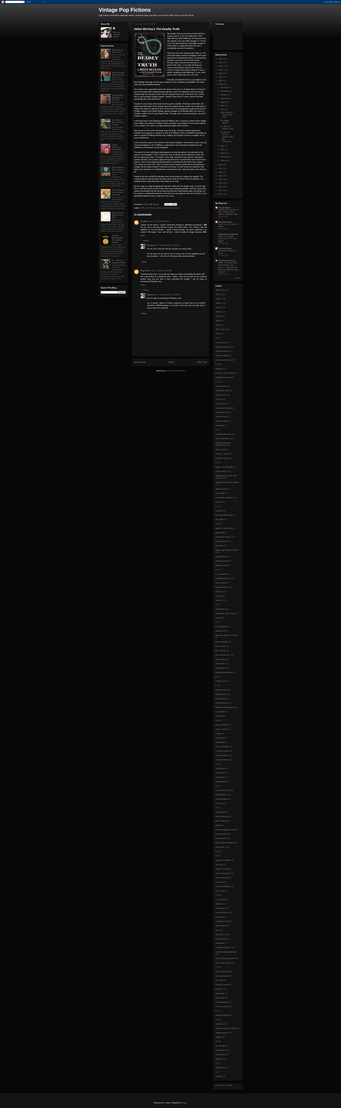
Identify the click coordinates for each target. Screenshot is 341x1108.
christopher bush (222, 390)
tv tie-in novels (221, 1006)
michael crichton (222, 751)
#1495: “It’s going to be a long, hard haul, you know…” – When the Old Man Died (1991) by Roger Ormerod (228, 267)
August (224, 102)
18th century (220, 290)
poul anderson (221, 834)
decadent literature (223, 434)
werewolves (220, 1054)
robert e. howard (222, 869)
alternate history (222, 355)
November (225, 91)
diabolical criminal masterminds (222, 444)
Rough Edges (224, 208)
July (222, 106)
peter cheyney (221, 821)
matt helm (219, 738)
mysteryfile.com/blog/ (228, 234)
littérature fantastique (224, 707)
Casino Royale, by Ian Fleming (118, 73)
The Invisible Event (227, 260)
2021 (220, 77)
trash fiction (220, 998)
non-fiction (219, 777)
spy (216, 930)
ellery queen (220, 489)
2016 (220, 172)
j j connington (221, 626)
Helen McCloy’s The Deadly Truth (226, 114)
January (224, 160)
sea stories (220, 917)
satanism (219, 904)
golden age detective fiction (167, 208)
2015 (220, 176)
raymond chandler (223, 860)
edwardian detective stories (226, 482)
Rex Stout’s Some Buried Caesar (117, 122)
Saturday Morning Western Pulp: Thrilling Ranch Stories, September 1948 (228, 212)
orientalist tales (221, 799)
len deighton (220, 699)
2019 (220, 84)
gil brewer (219, 546)
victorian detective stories (226, 1028)
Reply (143, 235)
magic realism (221, 729)
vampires (219, 1024)
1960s (218, 312)
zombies (218, 1076)
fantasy (218, 511)
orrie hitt (218, 803)
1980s (218, 321)
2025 (220, 62)
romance (219, 882)
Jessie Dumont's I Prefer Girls (116, 147)
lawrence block (221, 690)
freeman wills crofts (223, 515)
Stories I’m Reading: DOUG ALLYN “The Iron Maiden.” (227, 238)
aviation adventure (223, 360)
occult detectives (222, 790)
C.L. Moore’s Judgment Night (118, 261)
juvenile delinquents (223, 672)
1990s (218, 325)
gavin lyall (219, 532)
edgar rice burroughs (224, 467)
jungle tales (220, 668)
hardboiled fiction (222, 578)
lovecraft (219, 716)
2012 (220, 187)
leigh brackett (221, 694)
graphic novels (221, 565)
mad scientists (221, 725)
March (223, 153)
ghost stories (220, 541)
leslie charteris (221, 703)
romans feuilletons (223, 886)
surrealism (219, 943)
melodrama (220, 742)
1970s (218, 316)
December (225, 87)
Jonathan (144, 221)
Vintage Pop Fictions (125, 10)
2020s (218, 334)
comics (218, 399)
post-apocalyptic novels (225, 830)
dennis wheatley (222, 438)
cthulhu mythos (221, 421)
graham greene (221, 561)
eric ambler (220, 493)
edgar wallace (221, 471)
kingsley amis (221, 681)
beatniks (218, 369)
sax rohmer (220, 908)
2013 (220, 183)
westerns (219, 1059)
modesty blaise (221, 760)
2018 (220, 165)
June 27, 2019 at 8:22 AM (159, 221)
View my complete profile (117, 34)
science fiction (221, 912)
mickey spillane (221, 755)
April (223, 149)
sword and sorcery (223, 963)
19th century (220, 329)
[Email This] (165, 204)
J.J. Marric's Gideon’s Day (226, 127)
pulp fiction (219, 847)
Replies (146, 241)
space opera (220, 926)
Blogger (184, 1103)
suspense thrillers (222, 947)
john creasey (220, 650)
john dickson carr (222, 655)
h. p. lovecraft (221, 574)
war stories (220, 1046)
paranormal (220, 812)
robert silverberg (222, 873)
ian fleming (220, 609)
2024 (220, 66)
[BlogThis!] (168, 204)
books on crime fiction (224, 373)
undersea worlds (222, 1015)
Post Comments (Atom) (176, 371)
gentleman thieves (223, 537)
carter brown (220, 386)
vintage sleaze (221, 1033)
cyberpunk (219, 425)
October (224, 95)
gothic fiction (220, 556)
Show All (237, 278)
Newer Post (139, 362)
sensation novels (222, 921)
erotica (218, 502)
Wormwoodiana (225, 222)
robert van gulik (221, 877)
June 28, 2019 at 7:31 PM (169, 295)
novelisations (220, 781)
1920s (218, 294)
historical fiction (221, 587)
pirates (218, 825)
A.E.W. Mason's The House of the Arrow (118, 192)
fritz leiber (219, 519)
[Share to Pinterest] (175, 204)
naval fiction (220, 768)
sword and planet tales (224, 958)
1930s (218, 299)
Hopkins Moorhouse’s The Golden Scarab (117, 238)
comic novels (220, 395)
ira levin (218, 618)
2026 (220, 59)
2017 (220, 168)
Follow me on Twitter (224, 1085)
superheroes (220, 939)
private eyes (220, 838)
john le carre (220, 659)
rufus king (219, 891)
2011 (220, 190)
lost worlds (219, 712)
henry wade (220, 583)
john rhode (219, 664)
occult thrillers (221, 795)
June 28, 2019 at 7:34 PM (169, 245)
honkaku (219, 591)
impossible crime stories (225, 613)
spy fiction (219, 934)
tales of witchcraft (222, 971)
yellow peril (220, 1067)
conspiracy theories (223, 408)
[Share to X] (170, 204)
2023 (220, 70)
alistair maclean (222, 351)
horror (218, 596)
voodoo (218, 1037)
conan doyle (220, 403)
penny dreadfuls (222, 816)
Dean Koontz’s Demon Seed (118, 168)
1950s (218, 307)
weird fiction (220, 1050)
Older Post (202, 362)
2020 (220, 81)
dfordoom (151, 245)
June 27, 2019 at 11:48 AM (161, 271)
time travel (219, 993)
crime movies (221, 417)
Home (171, 362)
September (225, 98)
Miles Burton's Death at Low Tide (118, 215)
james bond (220, 631)
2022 (220, 73)
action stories (221, 342)
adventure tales (221, 347)
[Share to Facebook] (173, 204)
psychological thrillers (224, 843)
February (225, 157)
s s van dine (220, 899)
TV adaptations (221, 1002)
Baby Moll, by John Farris (117, 51)
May (223, 146)
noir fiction (219, 773)
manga (218, 733)
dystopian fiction (222, 458)
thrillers (218, 989)
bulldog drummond (223, 377)
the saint (219, 980)
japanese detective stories (226, 635)
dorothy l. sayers (222, 454)
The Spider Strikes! (224, 121)
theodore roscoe (222, 985)
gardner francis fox (223, 528)
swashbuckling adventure (226, 952)
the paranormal (221, 976)
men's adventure (222, 746)
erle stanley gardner (223, 497)
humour (218, 600)
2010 (220, 194)
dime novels (220, 449)
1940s (142, 208)
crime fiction (150, 208)
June (223, 109)
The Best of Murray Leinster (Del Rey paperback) (226, 136)
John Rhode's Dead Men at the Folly (117, 97)
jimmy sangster (221, 642)
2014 (220, 179)
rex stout (219, 864)
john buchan (220, 646)
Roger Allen (145, 271)
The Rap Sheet (225, 248)
